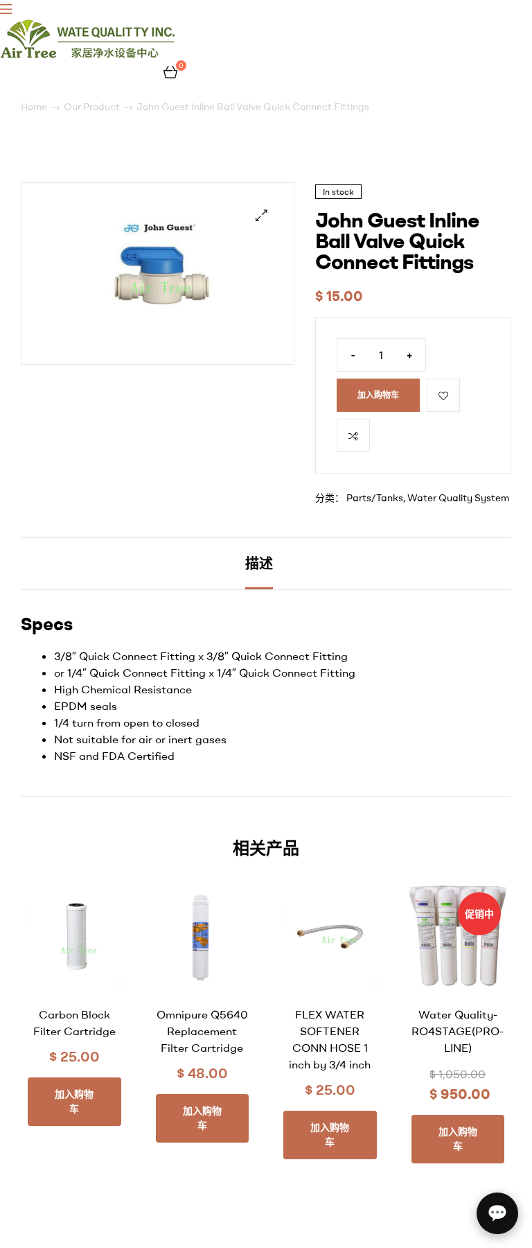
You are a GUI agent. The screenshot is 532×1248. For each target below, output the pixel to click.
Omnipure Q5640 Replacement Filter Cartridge (202, 1031)
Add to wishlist (443, 395)
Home (34, 107)
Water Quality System (458, 498)
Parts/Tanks (374, 498)
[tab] (259, 563)
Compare (353, 435)
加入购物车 (378, 395)
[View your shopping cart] (170, 70)
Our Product (92, 107)
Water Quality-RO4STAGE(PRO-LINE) (457, 1031)
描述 (259, 563)
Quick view (100, 983)
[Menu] (88, 8)
